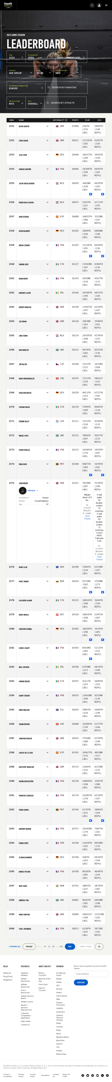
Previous (29, 946)
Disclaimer (45, 1075)
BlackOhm (60, 1040)
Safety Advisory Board (27, 997)
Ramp (58, 1030)
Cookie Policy (33, 1075)
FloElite (59, 1051)
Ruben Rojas (61, 1054)
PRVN (58, 1023)
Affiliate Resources (25, 985)
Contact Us (25, 1025)
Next (70, 946)
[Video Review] (90, 194)
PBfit (58, 999)
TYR (57, 1047)
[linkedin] (102, 1075)
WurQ (58, 1034)
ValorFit (59, 1044)
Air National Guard (60, 974)
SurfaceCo (60, 1012)
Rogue (59, 979)
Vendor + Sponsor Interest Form (26, 1007)
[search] (92, 5)
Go (99, 946)
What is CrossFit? (42, 974)
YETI (58, 986)
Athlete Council (27, 1002)
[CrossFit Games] (8, 5)
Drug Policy (8, 976)
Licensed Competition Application (26, 1015)
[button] (106, 5)
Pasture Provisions (60, 1004)
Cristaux (59, 1027)
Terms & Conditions (7, 1075)
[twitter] (87, 1075)
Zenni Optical (61, 996)
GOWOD (59, 1008)
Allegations (7, 980)
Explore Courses (42, 989)
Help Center (26, 1021)
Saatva (59, 992)
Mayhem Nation (62, 1037)
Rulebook (7, 973)
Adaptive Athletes (24, 974)
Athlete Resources (25, 980)
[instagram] (92, 1075)
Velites (59, 982)
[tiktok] (107, 1075)
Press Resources (25, 991)
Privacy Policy (21, 1075)
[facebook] (82, 1075)
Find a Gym (43, 984)
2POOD (59, 989)
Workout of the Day (44, 980)
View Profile (32, 491)
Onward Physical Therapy (59, 1017)
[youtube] (97, 1075)
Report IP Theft (66, 1075)
